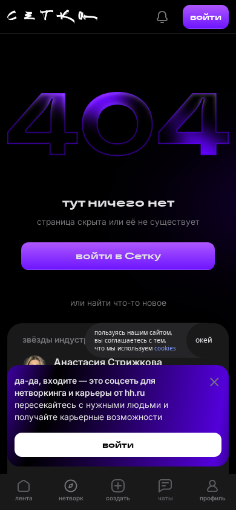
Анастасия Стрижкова (108, 362)
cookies (165, 348)
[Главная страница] (52, 17)
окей (203, 340)
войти (205, 17)
